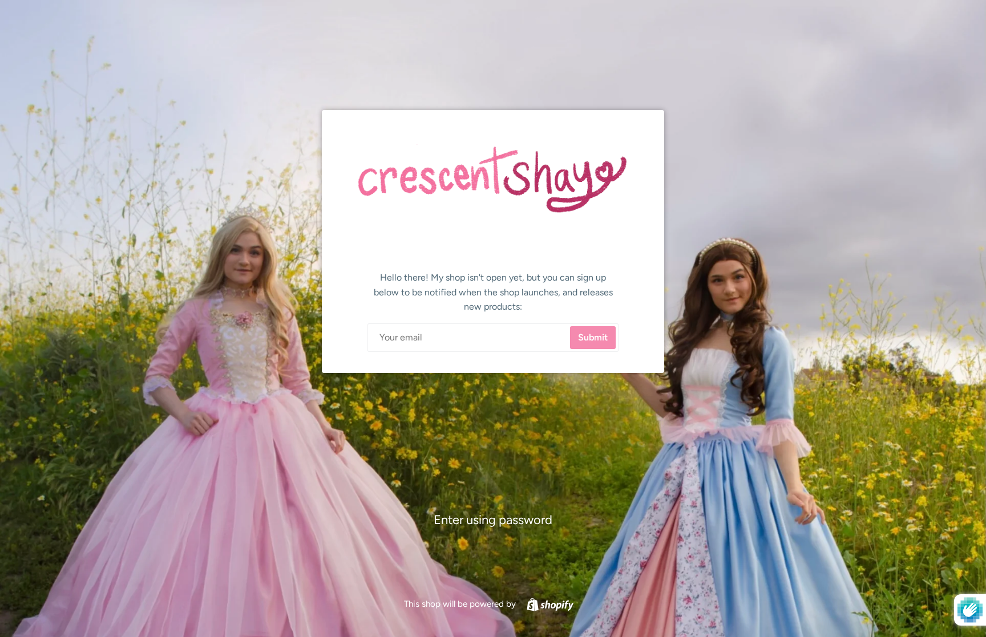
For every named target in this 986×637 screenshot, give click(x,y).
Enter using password (493, 520)
